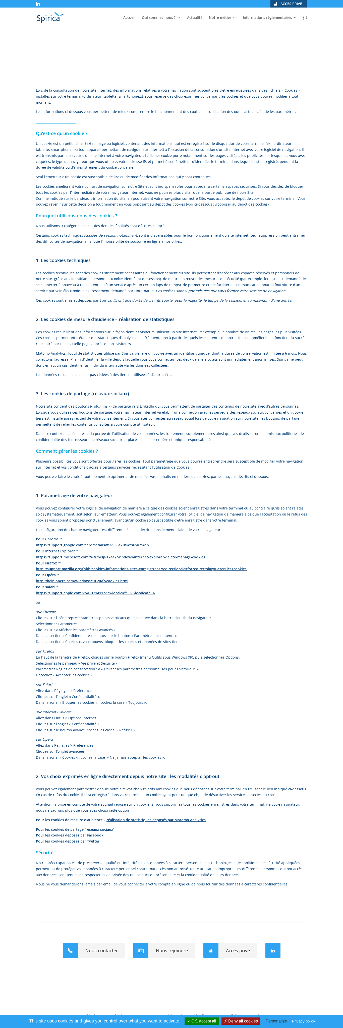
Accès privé (238, 950)
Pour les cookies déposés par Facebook (69, 835)
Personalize (276, 1021)
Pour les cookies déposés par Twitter (67, 841)
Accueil (129, 18)
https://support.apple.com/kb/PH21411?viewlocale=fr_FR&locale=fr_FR (95, 593)
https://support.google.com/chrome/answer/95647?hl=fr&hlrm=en (92, 545)
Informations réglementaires (267, 18)
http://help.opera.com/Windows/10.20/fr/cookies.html (82, 581)
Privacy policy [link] (303, 1021)
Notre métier (220, 18)
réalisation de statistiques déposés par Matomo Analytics (156, 819)
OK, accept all (203, 1021)
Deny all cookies (242, 1021)
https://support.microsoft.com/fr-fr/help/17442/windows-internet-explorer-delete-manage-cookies (120, 557)
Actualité (194, 18)
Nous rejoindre (172, 950)
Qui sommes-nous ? (159, 18)
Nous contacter (101, 950)
